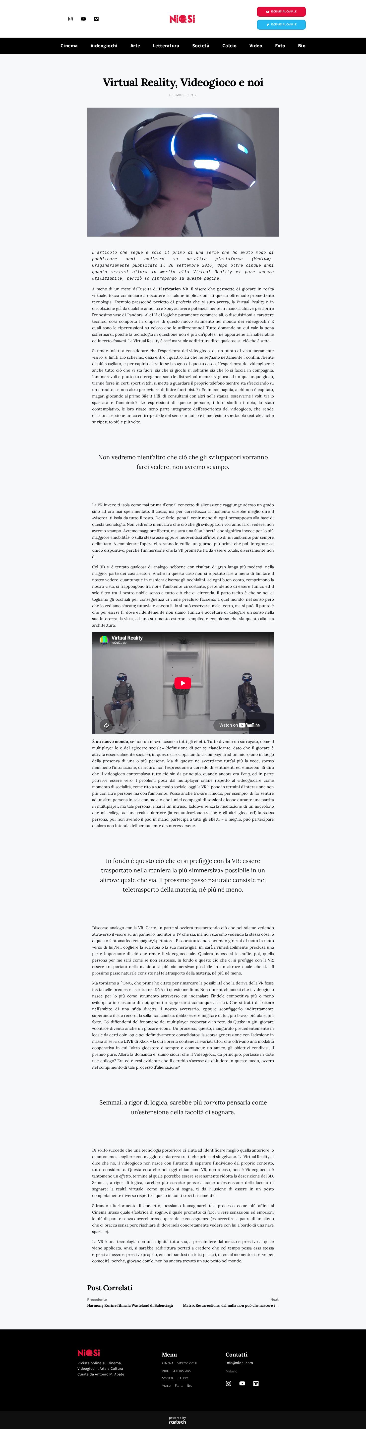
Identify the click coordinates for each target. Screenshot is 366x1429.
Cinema (69, 46)
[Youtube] (83, 18)
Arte (135, 46)
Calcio (229, 46)
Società (201, 46)
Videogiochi (104, 46)
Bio (302, 46)
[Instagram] (70, 18)
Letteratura (166, 46)
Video (255, 46)
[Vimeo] (96, 18)
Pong (126, 983)
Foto (280, 46)
